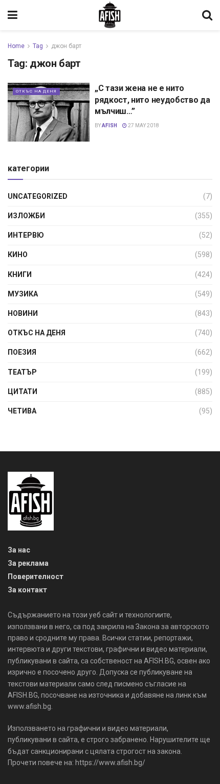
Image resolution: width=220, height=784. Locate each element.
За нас (19, 550)
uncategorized (38, 196)
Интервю (26, 235)
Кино (18, 254)
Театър (22, 372)
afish (109, 125)
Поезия (22, 352)
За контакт (27, 590)
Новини (23, 313)
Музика (23, 294)
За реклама (28, 563)
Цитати (22, 391)
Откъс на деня (36, 91)
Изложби (26, 216)
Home (16, 46)
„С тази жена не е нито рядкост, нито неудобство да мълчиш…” (152, 99)
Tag (38, 46)
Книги (20, 274)
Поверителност (35, 576)
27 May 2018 (143, 125)
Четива (22, 411)
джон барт (66, 46)
